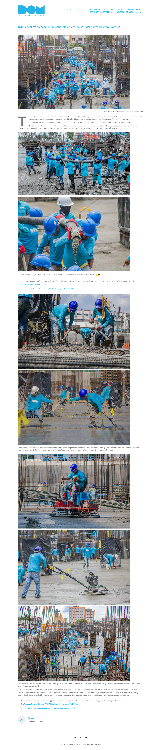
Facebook (31, 721)
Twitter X (39, 721)
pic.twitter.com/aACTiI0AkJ (30, 284)
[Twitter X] (80, 737)
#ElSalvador (54, 704)
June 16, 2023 (69, 708)
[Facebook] (75, 737)
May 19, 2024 (69, 288)
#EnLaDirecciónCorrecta (35, 704)
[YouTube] (86, 737)
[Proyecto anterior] (148, 747)
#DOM (47, 704)
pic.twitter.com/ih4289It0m (68, 704)
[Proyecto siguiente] (158, 747)
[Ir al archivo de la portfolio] (153, 747)
